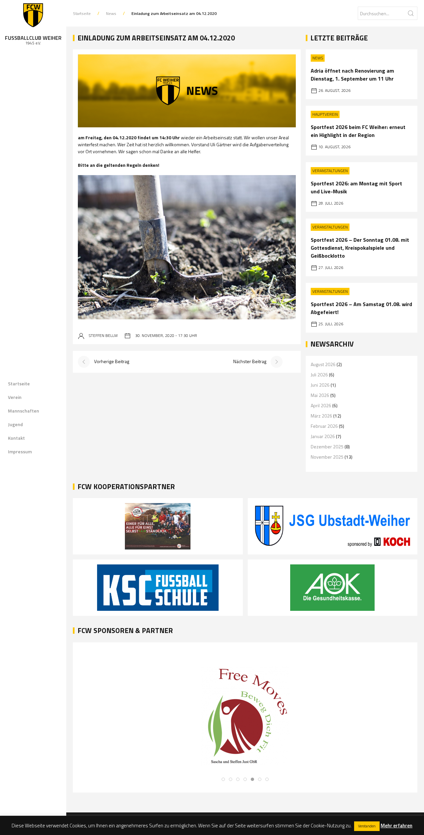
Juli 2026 (319, 374)
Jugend (15, 424)
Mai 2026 (320, 395)
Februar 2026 (324, 425)
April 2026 (321, 405)
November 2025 (327, 456)
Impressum (20, 451)
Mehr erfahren (396, 825)
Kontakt (16, 437)
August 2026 (323, 364)
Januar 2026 (323, 436)
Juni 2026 (320, 384)
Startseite (19, 383)
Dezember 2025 (327, 446)
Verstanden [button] (367, 826)
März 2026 (321, 415)
